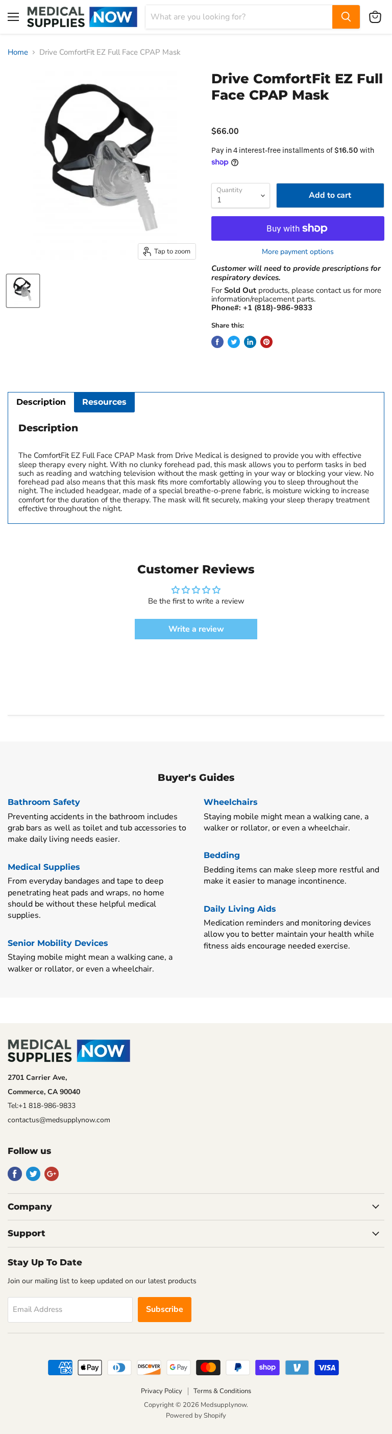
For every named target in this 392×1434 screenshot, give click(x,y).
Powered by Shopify (196, 1415)
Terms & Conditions (222, 1391)
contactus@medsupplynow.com (59, 1120)
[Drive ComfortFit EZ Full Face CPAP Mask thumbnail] (23, 290)
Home (18, 52)
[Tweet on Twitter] (234, 342)
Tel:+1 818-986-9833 (42, 1106)
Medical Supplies (44, 867)
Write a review (196, 629)
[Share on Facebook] (217, 342)
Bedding (222, 855)
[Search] (346, 17)
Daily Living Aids (240, 909)
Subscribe (164, 1309)
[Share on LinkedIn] (250, 342)
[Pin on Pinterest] (266, 342)
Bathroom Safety (44, 802)
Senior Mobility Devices (58, 943)
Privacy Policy (161, 1391)
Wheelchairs (231, 802)
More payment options (298, 252)
